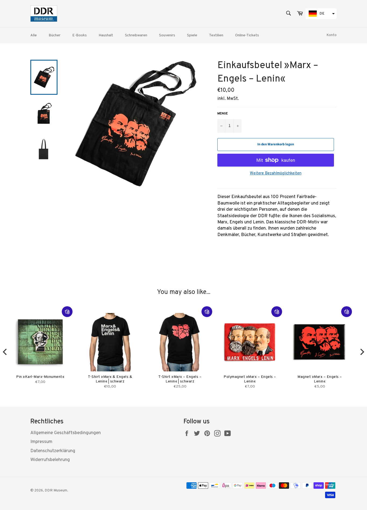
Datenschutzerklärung (52, 451)
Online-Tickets (247, 35)
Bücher (54, 35)
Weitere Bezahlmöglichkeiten (275, 173)
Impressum (41, 442)
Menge (222, 113)
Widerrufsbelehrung (50, 460)
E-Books (79, 35)
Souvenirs (167, 35)
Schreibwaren (136, 35)
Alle (33, 35)
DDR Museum (56, 490)
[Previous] (5, 352)
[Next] (361, 352)
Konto (332, 35)
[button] (321, 13)
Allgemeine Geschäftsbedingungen (65, 433)
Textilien (216, 35)
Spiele (192, 35)
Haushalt (106, 35)
